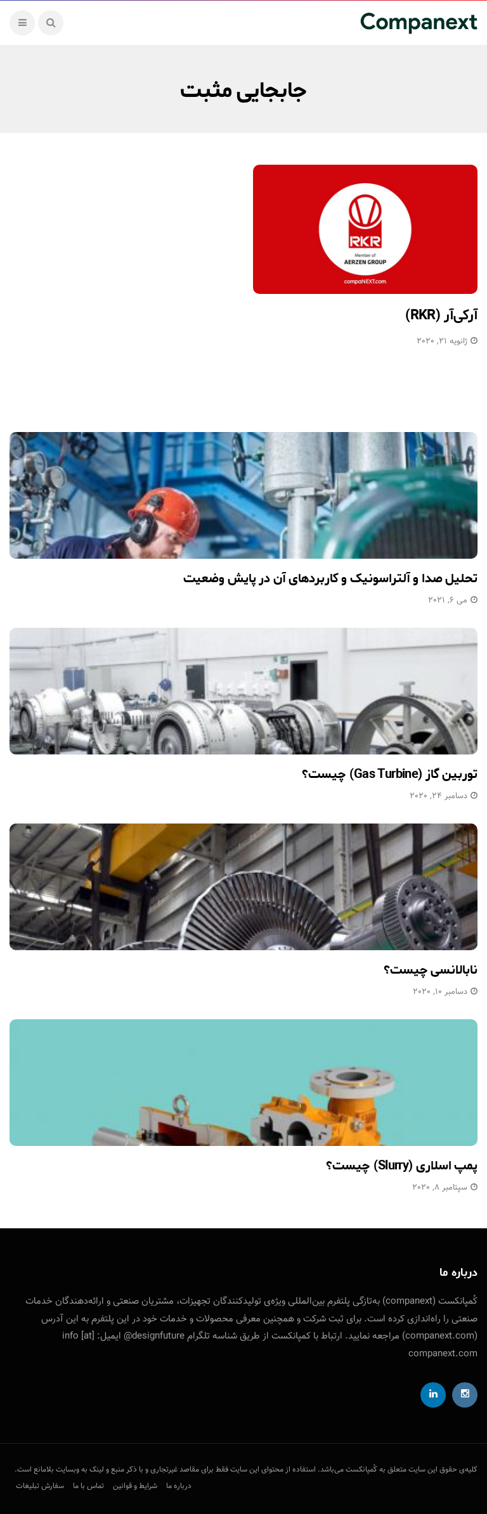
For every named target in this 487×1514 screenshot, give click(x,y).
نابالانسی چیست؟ (430, 970)
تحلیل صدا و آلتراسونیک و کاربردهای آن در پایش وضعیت (330, 578)
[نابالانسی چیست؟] (243, 887)
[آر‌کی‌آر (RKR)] (365, 229)
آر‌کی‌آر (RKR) (441, 315)
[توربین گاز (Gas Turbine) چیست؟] (243, 691)
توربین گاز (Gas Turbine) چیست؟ (389, 774)
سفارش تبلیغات (40, 1486)
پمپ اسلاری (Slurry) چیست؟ (401, 1165)
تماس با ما (88, 1486)
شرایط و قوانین (135, 1486)
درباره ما (179, 1486)
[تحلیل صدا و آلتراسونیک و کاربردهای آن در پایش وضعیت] (243, 495)
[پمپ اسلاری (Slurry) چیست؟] (243, 1082)
